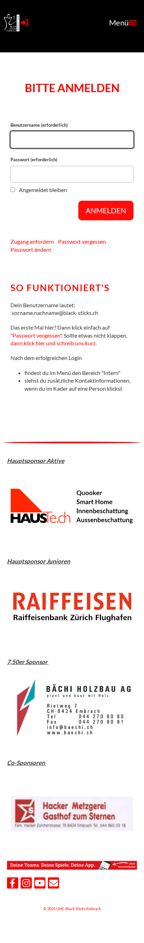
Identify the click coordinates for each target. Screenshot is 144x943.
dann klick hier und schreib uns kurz (52, 343)
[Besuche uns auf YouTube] (39, 884)
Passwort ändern (30, 249)
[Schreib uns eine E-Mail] (53, 884)
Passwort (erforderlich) (33, 159)
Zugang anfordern (32, 241)
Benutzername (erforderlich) (39, 125)
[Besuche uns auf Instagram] (26, 884)
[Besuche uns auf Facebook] (12, 884)
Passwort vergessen (82, 241)
